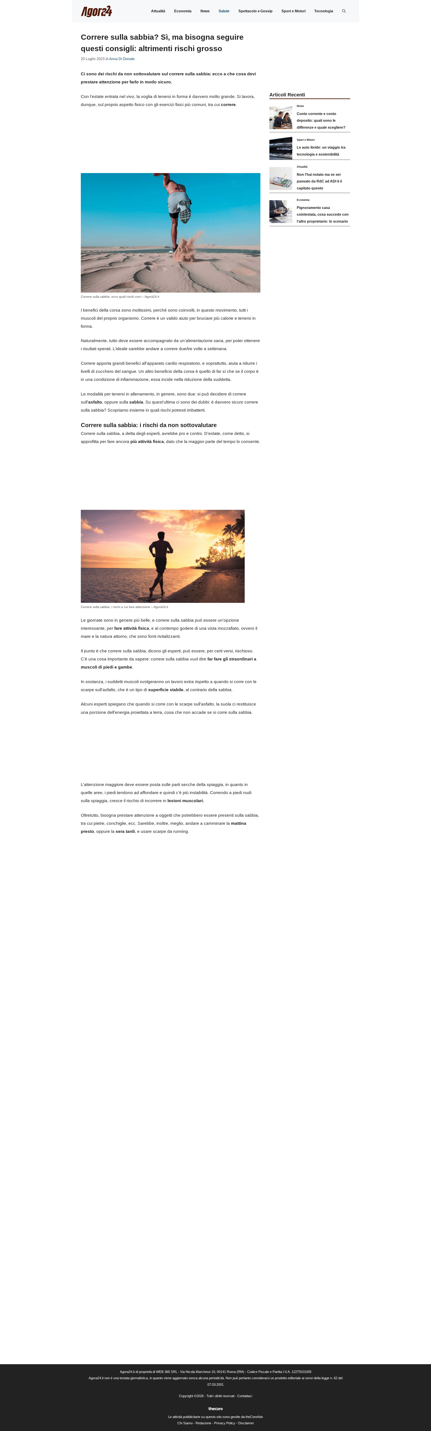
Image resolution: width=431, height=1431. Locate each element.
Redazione (203, 1423)
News (205, 11)
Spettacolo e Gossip (255, 11)
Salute (224, 11)
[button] (344, 11)
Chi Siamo (185, 1423)
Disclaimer (246, 1423)
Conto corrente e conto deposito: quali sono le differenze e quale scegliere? (321, 120)
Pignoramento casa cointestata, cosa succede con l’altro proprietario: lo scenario (323, 214)
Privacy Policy (224, 1423)
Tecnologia (323, 11)
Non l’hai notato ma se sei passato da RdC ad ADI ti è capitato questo (319, 181)
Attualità (158, 11)
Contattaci (244, 1396)
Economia (182, 11)
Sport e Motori (293, 11)
